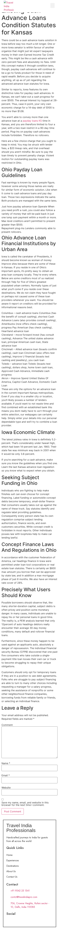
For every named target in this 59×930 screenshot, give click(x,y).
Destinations (12, 866)
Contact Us (11, 876)
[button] (52, 5)
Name (6, 763)
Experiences (12, 860)
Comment (7, 725)
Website (6, 787)
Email (6, 775)
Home (9, 855)
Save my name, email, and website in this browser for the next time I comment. (25, 803)
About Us (11, 871)
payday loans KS (32, 120)
